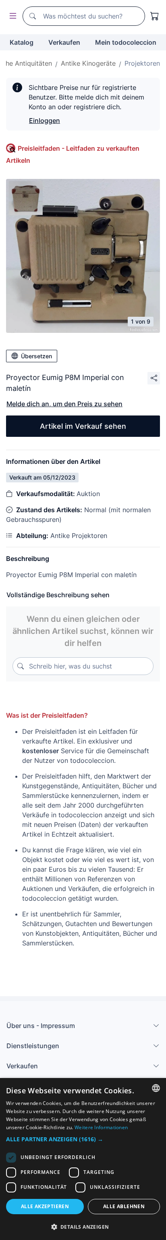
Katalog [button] (21, 42)
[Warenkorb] (155, 16)
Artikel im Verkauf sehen (83, 426)
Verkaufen (64, 42)
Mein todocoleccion (125, 42)
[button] (83, 1139)
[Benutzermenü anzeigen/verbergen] (11, 16)
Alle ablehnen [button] (124, 1206)
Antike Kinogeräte (88, 63)
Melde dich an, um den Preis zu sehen (64, 404)
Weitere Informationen (101, 1127)
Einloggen (44, 120)
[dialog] (83, 1159)
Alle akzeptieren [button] (45, 1206)
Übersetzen (36, 356)
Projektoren (142, 63)
